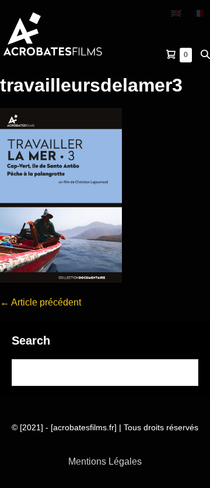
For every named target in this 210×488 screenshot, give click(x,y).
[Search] (182, 372)
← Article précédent (40, 302)
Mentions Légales (105, 461)
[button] (205, 54)
